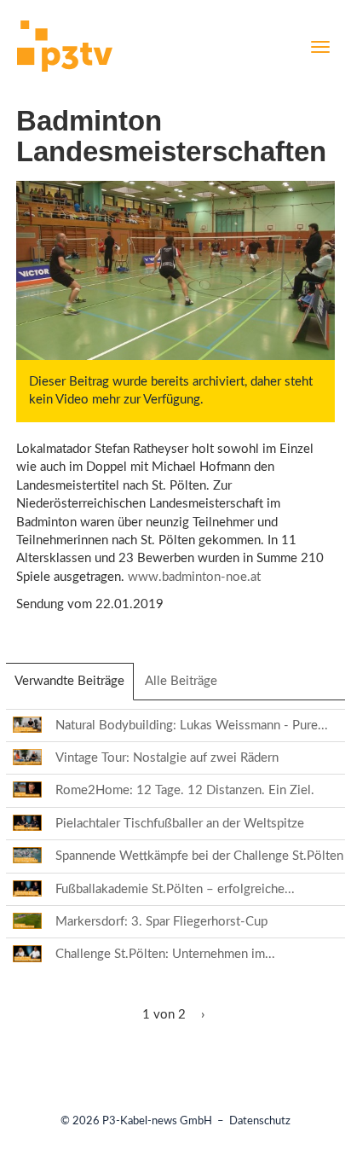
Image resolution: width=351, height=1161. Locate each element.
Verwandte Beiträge (74, 687)
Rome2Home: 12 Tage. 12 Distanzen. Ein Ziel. (184, 790)
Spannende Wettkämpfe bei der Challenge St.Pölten (199, 856)
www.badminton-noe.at (194, 577)
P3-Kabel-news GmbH (157, 1121)
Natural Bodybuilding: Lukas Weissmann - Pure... (191, 725)
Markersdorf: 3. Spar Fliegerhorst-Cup (161, 921)
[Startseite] (64, 49)
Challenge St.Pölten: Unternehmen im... (165, 954)
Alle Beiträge (181, 681)
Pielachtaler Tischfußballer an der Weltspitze (179, 823)
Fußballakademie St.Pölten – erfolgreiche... (175, 889)
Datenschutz (260, 1121)
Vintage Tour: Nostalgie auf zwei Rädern (167, 758)
